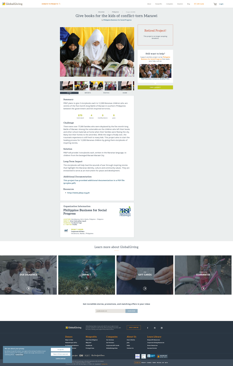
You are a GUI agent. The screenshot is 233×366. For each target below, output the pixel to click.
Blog (188, 4)
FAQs (128, 345)
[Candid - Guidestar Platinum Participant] (144, 356)
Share (125, 93)
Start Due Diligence (92, 340)
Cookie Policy (19, 354)
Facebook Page (76, 223)
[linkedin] (161, 328)
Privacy (143, 362)
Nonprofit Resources (153, 340)
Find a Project (155, 87)
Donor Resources (152, 345)
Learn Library (154, 337)
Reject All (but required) (60, 354)
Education (101, 12)
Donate (50, 4)
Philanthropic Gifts (71, 342)
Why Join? (88, 342)
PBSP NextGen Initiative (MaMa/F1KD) (155, 79)
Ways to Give (69, 340)
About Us (131, 337)
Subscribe (131, 311)
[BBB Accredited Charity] (152, 356)
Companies (169, 4)
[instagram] (154, 328)
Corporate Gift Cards (112, 345)
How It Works (131, 340)
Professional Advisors (72, 345)
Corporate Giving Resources (155, 342)
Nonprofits (158, 4)
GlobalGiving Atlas (112, 348)
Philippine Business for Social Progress (117, 20)
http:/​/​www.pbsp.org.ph (78, 193)
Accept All (61, 349)
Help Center (133, 327)
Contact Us (130, 348)
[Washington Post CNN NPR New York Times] (90, 356)
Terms (154, 362)
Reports (88, 93)
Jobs (128, 342)
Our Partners (110, 342)
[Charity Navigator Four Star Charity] (138, 356)
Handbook (89, 345)
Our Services (110, 340)
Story (69, 93)
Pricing (159, 362)
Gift (200, 4)
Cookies (149, 362)
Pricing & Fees (90, 348)
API (163, 362)
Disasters (180, 4)
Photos (106, 93)
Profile (74, 224)
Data (166, 362)
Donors (68, 337)
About (149, 4)
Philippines (115, 12)
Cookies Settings (60, 358)
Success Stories (152, 348)
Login (221, 4)
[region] (37, 354)
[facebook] (147, 328)
